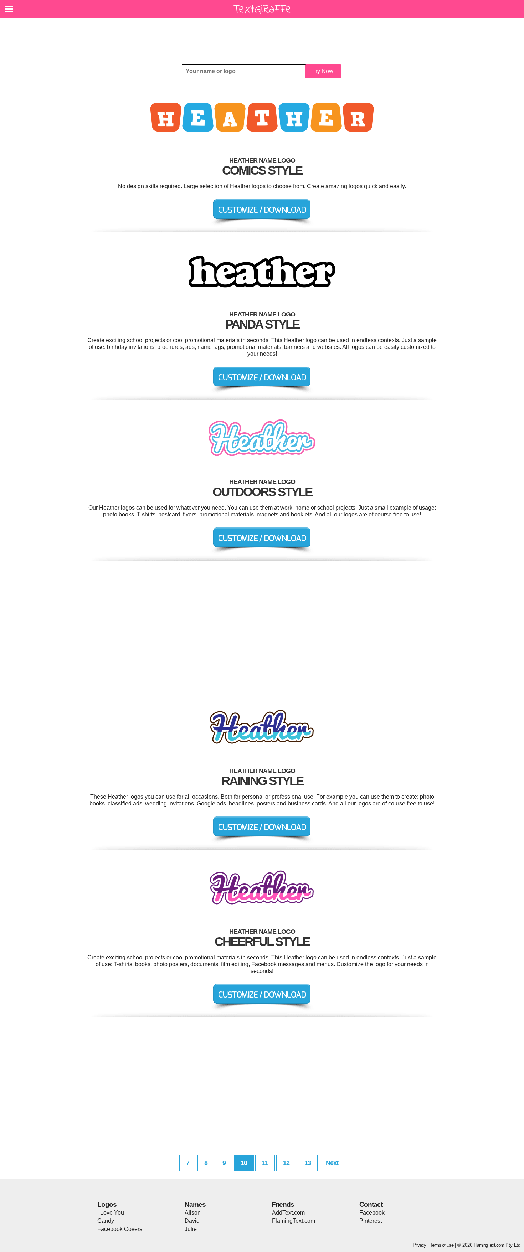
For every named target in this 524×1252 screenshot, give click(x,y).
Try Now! (323, 71)
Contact (370, 1204)
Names (195, 1204)
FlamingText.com (293, 1221)
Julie (191, 1229)
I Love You (110, 1213)
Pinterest (370, 1221)
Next (332, 1162)
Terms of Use (441, 1245)
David (192, 1221)
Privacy (419, 1245)
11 (265, 1162)
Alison (193, 1213)
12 (286, 1162)
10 (244, 1162)
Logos (107, 1204)
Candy (105, 1221)
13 (307, 1162)
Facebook (372, 1213)
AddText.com (288, 1213)
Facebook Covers (119, 1229)
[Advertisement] (264, 36)
